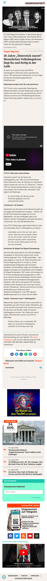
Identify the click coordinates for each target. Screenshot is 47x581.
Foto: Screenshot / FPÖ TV (10, 47)
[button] (4, 2)
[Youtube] (30, 536)
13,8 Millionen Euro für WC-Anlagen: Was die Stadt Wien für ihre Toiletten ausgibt (25, 463)
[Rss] (23, 536)
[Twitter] (17, 536)
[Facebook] (10, 536)
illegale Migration (11, 51)
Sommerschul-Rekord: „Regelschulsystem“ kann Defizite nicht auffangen (24, 452)
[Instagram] (36, 536)
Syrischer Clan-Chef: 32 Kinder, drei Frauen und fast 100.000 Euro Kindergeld (25, 473)
